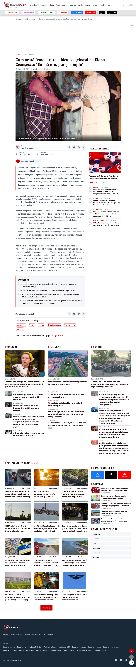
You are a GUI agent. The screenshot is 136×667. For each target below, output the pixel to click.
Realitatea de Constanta (26, 650)
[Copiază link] (69, 147)
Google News (57, 335)
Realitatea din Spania (100, 650)
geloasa (20, 329)
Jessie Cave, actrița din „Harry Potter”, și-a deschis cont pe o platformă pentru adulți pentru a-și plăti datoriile (24, 384)
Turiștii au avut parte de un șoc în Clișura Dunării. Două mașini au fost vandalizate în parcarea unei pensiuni (74, 530)
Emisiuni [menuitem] (43, 5)
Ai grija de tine (98, 220)
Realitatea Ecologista (35, 647)
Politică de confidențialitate (32, 635)
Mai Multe (46, 608)
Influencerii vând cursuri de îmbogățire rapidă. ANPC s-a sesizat (26, 408)
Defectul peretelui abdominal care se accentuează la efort (66, 395)
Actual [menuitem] (58, 5)
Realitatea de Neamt (50, 647)
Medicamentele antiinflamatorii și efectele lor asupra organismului (67, 382)
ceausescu (21, 325)
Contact (5, 635)
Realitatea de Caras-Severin (111, 647)
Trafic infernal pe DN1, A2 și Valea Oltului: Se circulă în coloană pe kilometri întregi (50, 285)
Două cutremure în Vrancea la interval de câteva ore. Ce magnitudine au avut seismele (105, 191)
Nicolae (41, 325)
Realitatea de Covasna (79, 647)
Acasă (20, 19)
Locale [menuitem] (80, 5)
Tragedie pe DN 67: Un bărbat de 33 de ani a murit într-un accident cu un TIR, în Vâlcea (46, 564)
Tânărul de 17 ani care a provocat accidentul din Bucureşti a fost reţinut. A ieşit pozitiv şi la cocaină (109, 384)
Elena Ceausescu (54, 325)
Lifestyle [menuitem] (101, 5)
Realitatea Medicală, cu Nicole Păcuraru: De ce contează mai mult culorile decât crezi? (67, 425)
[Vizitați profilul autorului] (18, 147)
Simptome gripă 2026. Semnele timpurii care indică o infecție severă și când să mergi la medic (66, 414)
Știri (26, 19)
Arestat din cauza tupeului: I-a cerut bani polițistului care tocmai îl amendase (46, 597)
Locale (95, 187)
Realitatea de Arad (41, 650)
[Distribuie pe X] (83, 147)
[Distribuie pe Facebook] (74, 147)
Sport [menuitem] (108, 5)
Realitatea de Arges (56, 650)
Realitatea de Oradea (94, 647)
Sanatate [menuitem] (88, 5)
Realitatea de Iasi (69, 650)
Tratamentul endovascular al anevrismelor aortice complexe (106, 224)
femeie (31, 325)
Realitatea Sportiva (9, 647)
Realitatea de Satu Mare (84, 650)
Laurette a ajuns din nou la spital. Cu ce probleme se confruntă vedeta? (28, 397)
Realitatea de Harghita (10, 650)
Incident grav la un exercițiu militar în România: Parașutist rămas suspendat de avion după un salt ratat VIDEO (75, 600)
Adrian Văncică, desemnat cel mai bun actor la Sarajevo (28, 434)
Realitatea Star (21, 647)
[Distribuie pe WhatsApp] (79, 147)
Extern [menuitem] (95, 5)
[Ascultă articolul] (131, 651)
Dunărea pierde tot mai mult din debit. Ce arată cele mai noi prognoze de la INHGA (106, 214)
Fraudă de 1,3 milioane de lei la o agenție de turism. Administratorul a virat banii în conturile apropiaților (17, 565)
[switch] (130, 5)
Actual (33, 19)
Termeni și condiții (16, 635)
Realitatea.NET (28, 148)
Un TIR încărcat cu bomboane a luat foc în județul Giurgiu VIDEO (49, 290)
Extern (91, 182)
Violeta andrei (70, 325)
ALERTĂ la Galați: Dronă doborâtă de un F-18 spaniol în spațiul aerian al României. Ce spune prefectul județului (52, 301)
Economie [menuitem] (72, 5)
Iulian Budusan (25, 488)
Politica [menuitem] (51, 5)
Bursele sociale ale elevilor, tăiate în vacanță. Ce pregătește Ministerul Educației (106, 203)
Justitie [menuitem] (64, 5)
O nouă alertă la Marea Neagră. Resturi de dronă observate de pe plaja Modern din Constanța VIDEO (50, 295)
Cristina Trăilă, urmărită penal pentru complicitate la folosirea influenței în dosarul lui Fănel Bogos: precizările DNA (113, 433)
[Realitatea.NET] (15, 5)
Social (95, 198)
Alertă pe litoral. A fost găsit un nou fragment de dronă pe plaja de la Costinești (46, 528)
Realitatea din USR (64, 647)
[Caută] (124, 5)
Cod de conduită (48, 635)
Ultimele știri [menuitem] (34, 5)
